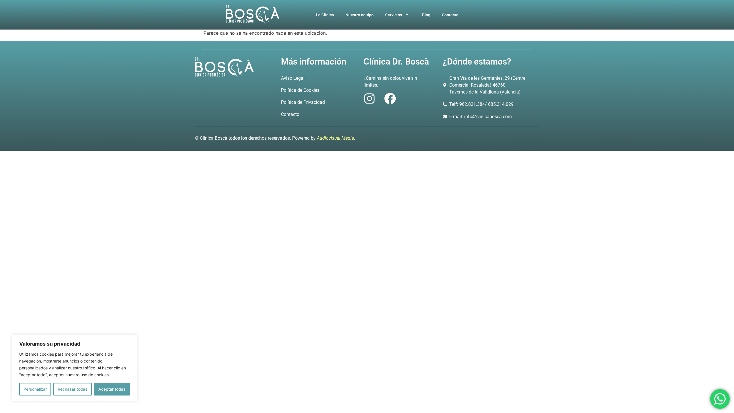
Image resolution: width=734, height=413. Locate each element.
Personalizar (35, 389)
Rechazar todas (72, 389)
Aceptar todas (112, 389)
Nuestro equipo (359, 15)
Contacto (450, 15)
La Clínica (325, 15)
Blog (426, 15)
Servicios (393, 15)
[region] (74, 368)
